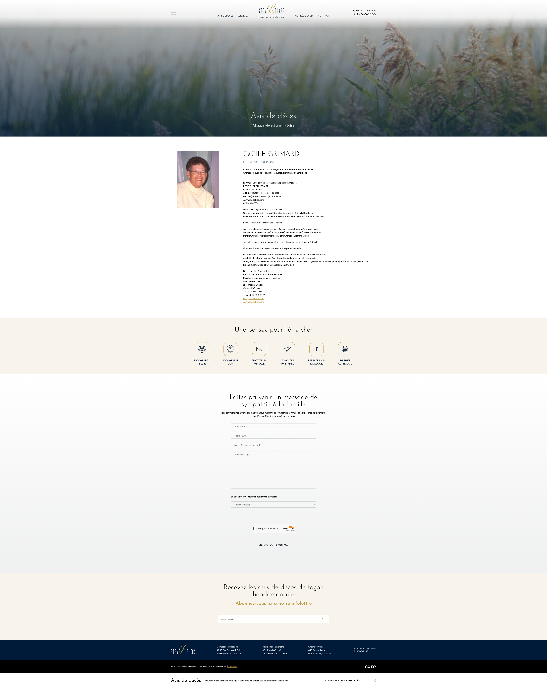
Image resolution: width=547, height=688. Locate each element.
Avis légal (232, 666)
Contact (323, 15)
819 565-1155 (365, 14)
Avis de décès (225, 15)
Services (243, 15)
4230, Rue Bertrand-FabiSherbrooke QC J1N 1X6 (229, 652)
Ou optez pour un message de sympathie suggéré (254, 497)
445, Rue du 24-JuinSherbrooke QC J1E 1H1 (320, 652)
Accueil (263, 5)
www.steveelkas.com (253, 301)
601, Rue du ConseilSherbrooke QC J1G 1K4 (275, 652)
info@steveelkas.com (253, 298)
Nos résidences (304, 15)
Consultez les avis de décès (342, 680)
